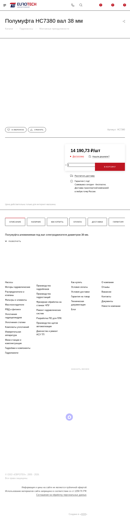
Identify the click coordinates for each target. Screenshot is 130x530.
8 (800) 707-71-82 (56, 368)
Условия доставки (80, 292)
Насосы (9, 282)
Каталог (10, 275)
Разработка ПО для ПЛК (49, 318)
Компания (108, 275)
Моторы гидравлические (17, 287)
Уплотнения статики (15, 322)
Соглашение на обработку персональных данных (61, 495)
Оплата (77, 222)
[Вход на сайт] (41, 474)
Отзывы (106, 287)
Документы (107, 301)
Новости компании (111, 306)
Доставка (97, 222)
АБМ (83, 514)
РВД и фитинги (13, 309)
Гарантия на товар (80, 296)
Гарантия (118, 222)
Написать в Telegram (65, 397)
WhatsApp (78, 417)
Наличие (36, 222)
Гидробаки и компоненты (17, 348)
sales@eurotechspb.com (67, 375)
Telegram (43, 417)
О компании (108, 282)
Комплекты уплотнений (17, 327)
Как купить (57, 222)
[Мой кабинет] (88, 5)
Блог (73, 309)
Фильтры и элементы (16, 300)
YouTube (52, 417)
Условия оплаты (79, 287)
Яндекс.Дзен (86, 417)
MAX (69, 417)
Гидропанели (11, 353)
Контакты (106, 296)
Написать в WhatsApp (47, 397)
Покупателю (79, 275)
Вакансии (106, 292)
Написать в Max (84, 397)
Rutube (60, 417)
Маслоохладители (14, 304)
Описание (15, 222)
